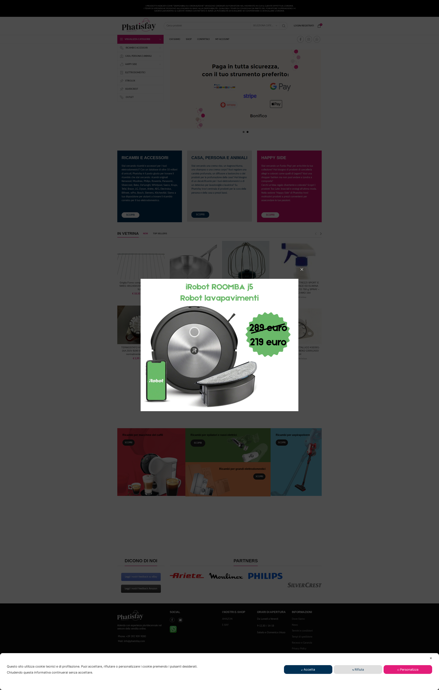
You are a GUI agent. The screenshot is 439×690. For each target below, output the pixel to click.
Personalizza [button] (409, 669)
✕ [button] (431, 658)
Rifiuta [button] (359, 669)
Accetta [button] (309, 669)
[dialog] (219, 671)
